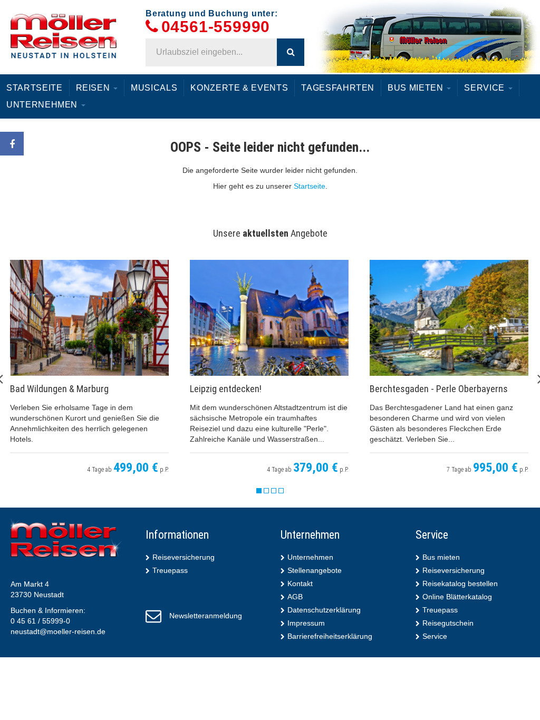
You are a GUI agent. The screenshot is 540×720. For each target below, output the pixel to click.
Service (485, 87)
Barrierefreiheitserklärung (329, 636)
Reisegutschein (448, 623)
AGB (295, 596)
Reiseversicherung (183, 557)
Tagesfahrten (337, 87)
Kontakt (300, 583)
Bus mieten (417, 87)
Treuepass (170, 570)
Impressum (306, 623)
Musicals (154, 87)
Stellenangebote (314, 570)
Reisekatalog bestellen (460, 583)
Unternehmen (43, 104)
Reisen (94, 87)
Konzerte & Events (239, 87)
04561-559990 (216, 27)
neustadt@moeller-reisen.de (58, 631)
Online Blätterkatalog (457, 596)
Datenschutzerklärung (324, 610)
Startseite (34, 87)
